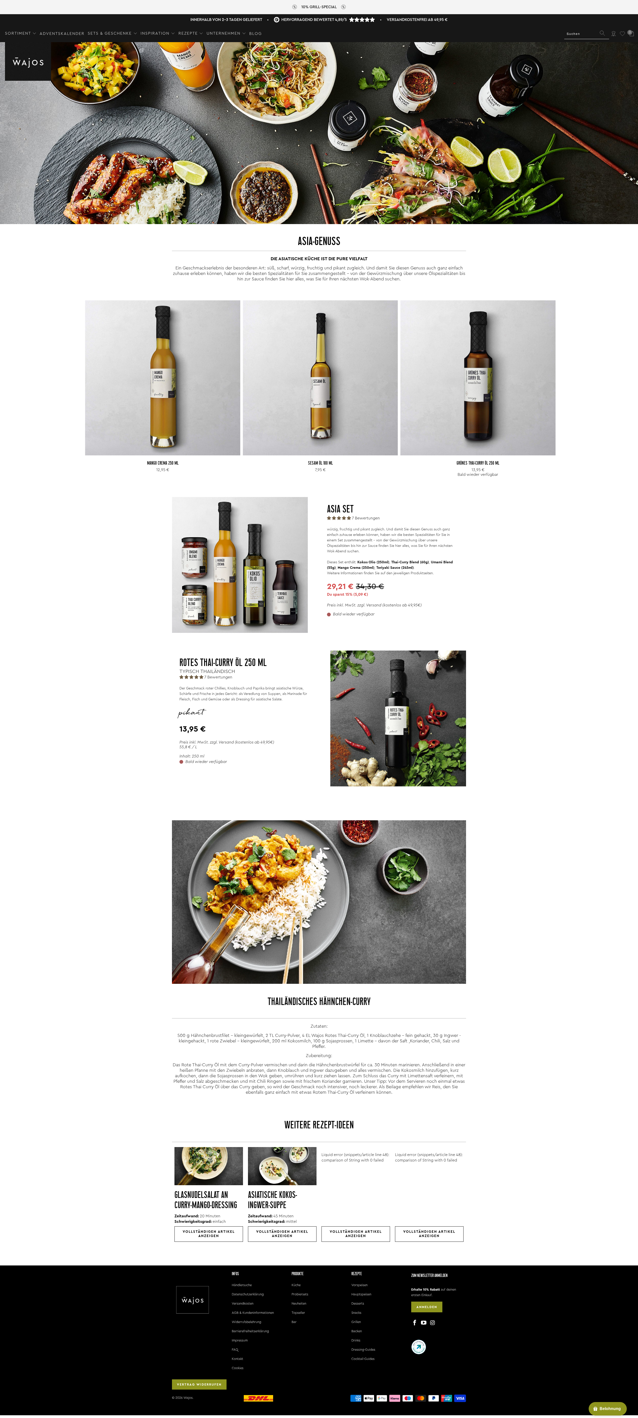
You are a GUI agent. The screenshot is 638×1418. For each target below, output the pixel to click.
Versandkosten (242, 1303)
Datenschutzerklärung (248, 1294)
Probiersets (300, 1294)
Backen (356, 1331)
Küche (296, 1285)
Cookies (237, 1368)
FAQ (235, 1349)
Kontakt (237, 1358)
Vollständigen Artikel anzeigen (209, 1234)
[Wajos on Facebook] (415, 1323)
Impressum (240, 1340)
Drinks (355, 1340)
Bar (294, 1322)
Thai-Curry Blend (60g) (410, 562)
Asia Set (340, 510)
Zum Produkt (163, 389)
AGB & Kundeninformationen (253, 1312)
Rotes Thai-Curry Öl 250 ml (223, 663)
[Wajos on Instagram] (432, 1323)
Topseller (298, 1312)
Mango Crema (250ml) (356, 568)
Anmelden (426, 1307)
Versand (373, 605)
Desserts (357, 1303)
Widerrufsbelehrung (246, 1322)
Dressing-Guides (363, 1349)
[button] (20, 34)
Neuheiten (299, 1303)
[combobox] (586, 33)
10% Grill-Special (319, 7)
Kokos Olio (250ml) (373, 562)
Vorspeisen (359, 1285)
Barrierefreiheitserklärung (250, 1331)
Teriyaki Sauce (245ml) (395, 568)
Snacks (356, 1312)
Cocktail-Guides (363, 1358)
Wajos (188, 1397)
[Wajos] (28, 62)
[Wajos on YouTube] (424, 1323)
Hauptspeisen (361, 1294)
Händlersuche (242, 1285)
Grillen (356, 1322)
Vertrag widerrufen (199, 1384)
